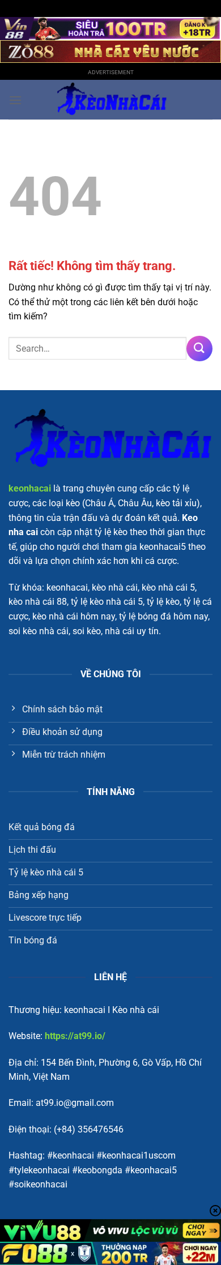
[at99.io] (110, 100)
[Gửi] (199, 348)
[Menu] (15, 100)
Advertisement (111, 72)
